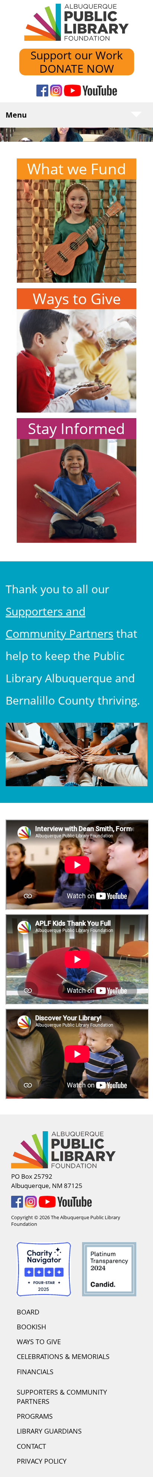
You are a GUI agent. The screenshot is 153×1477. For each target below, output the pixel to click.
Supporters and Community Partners (59, 622)
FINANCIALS (35, 1371)
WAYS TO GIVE (39, 1341)
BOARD (28, 1311)
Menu (16, 115)
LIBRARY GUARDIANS (49, 1431)
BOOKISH (31, 1326)
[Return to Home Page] (76, 26)
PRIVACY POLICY (41, 1461)
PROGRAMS (35, 1416)
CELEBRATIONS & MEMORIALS (63, 1356)
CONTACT (31, 1446)
